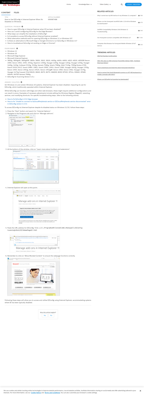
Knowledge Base (84, 4)
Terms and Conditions (52, 393)
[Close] (140, 390)
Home (69, 4)
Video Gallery (104, 4)
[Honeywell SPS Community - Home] (11, 4)
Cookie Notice (36, 393)
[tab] (5, 12)
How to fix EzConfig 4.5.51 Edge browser (22, 99)
